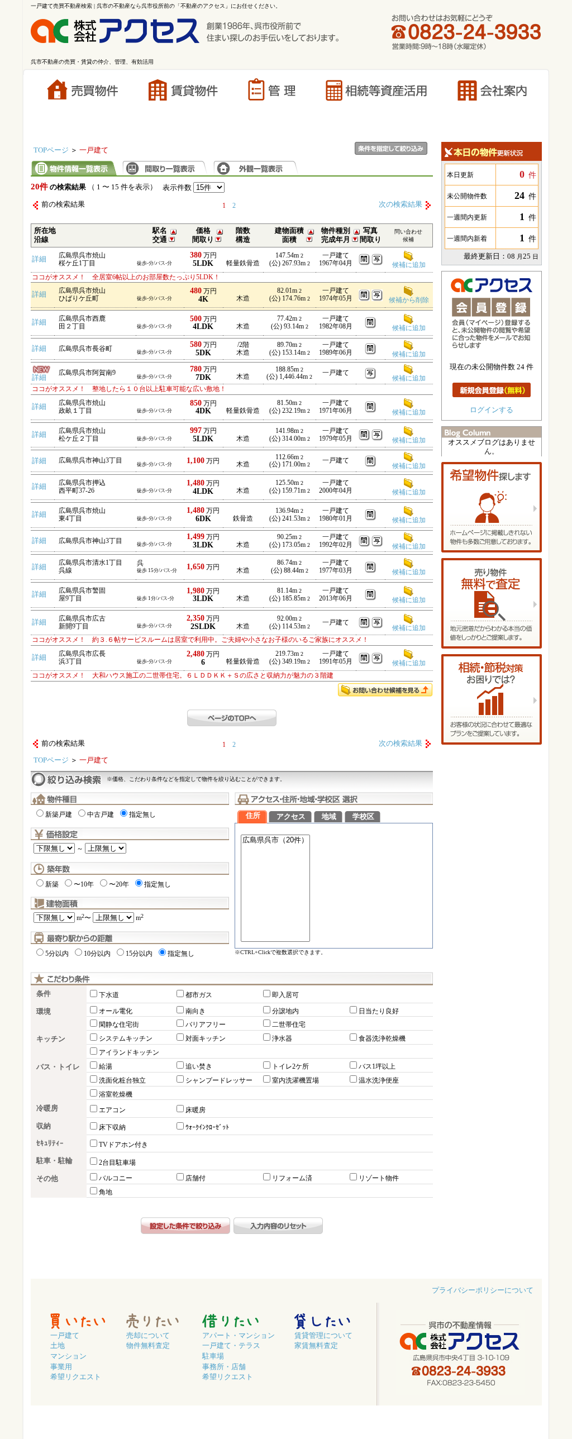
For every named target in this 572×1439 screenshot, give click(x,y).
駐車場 (213, 1356)
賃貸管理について (323, 1336)
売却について (148, 1336)
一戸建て (64, 1336)
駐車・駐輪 (54, 1161)
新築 (52, 884)
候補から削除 (409, 300)
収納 (43, 1126)
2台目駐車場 (117, 1162)
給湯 (105, 1066)
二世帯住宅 (289, 1024)
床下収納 (112, 1127)
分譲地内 (285, 1011)
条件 (43, 994)
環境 (43, 1012)
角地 (105, 1192)
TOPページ (51, 150)
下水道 (109, 995)
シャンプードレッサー (218, 1080)
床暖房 (195, 1110)
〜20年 (119, 884)
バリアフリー (205, 1024)
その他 (47, 1179)
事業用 (61, 1367)
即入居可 (285, 995)
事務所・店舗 (224, 1367)
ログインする (491, 410)
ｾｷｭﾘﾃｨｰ (50, 1143)
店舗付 (195, 1178)
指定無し (142, 814)
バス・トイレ (58, 1067)
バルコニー (115, 1178)
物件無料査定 (148, 1346)
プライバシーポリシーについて (482, 1290)
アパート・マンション (238, 1336)
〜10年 (84, 884)
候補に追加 (409, 378)
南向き (195, 1011)
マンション (68, 1356)
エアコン (112, 1110)
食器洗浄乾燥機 (382, 1038)
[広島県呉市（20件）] (275, 840)
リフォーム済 (292, 1178)
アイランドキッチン (129, 1052)
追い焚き (198, 1066)
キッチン (50, 1039)
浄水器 (282, 1038)
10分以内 (97, 953)
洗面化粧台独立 (122, 1080)
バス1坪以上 (377, 1066)
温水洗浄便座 (379, 1080)
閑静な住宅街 (119, 1024)
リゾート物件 (379, 1178)
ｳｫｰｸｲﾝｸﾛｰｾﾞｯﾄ (207, 1127)
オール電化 (115, 1011)
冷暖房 (47, 1108)
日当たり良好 (379, 1011)
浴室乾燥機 (115, 1094)
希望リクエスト (75, 1377)
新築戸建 (58, 814)
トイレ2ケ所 (290, 1066)
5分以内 (57, 953)
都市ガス (198, 995)
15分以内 (139, 953)
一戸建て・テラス (231, 1346)
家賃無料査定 (316, 1346)
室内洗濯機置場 (295, 1080)
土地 (57, 1346)
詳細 (39, 259)
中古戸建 (100, 814)
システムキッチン (125, 1038)
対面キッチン (205, 1038)
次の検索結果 (400, 204)
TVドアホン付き (123, 1144)
